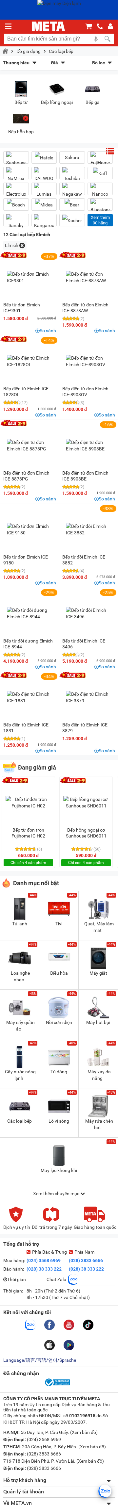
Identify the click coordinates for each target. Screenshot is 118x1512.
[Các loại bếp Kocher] (72, 220)
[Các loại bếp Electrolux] (16, 191)
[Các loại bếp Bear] (72, 205)
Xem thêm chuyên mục (56, 1193)
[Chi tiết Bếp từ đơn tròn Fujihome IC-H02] (28, 802)
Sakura (72, 157)
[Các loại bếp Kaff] (100, 173)
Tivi (58, 923)
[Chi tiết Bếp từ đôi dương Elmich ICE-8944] (30, 613)
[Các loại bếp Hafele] (44, 158)
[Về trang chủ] (48, 26)
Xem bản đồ (84, 1432)
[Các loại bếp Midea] (44, 205)
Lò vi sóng (59, 1121)
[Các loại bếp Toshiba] (72, 175)
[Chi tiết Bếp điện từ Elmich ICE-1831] (30, 697)
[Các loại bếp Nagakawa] (72, 191)
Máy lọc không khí (59, 1170)
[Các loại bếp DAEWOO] (44, 175)
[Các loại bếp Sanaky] (16, 222)
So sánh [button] (48, 330)
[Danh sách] (110, 151)
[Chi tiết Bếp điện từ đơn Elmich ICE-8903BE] (89, 445)
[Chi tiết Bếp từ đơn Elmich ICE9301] (30, 277)
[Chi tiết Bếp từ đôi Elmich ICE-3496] (89, 613)
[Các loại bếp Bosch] (16, 205)
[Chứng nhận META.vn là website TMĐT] (57, 1385)
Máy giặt (98, 973)
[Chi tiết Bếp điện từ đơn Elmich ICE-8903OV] (89, 361)
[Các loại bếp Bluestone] (100, 207)
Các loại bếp (61, 51)
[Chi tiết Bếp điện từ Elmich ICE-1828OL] (30, 361)
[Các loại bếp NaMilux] (16, 175)
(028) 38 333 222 (44, 1269)
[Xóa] (22, 245)
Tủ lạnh (19, 923)
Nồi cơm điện (59, 1022)
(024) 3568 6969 (44, 1260)
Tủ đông (58, 1071)
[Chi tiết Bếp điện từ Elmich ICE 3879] (89, 697)
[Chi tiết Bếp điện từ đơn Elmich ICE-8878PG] (30, 445)
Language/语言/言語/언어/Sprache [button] (39, 1360)
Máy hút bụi (98, 1022)
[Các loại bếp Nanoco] (100, 191)
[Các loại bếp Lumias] (44, 191)
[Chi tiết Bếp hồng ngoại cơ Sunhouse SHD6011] (86, 802)
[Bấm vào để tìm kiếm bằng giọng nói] (95, 39)
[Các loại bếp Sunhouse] (16, 160)
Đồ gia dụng (28, 51)
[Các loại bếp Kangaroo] (44, 222)
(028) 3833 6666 (86, 1260)
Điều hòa (59, 973)
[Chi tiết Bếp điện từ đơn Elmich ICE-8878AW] (89, 277)
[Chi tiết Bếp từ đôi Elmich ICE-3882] (89, 529)
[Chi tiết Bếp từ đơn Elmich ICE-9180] (30, 529)
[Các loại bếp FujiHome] (100, 160)
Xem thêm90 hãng (100, 220)
